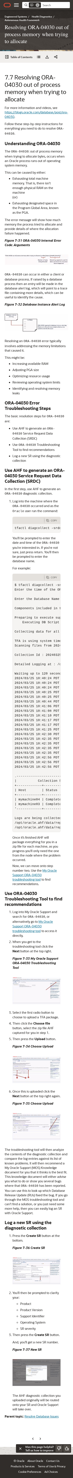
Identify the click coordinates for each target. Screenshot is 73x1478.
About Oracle (35, 1460)
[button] (16, 5)
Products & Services (23, 1466)
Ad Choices (51, 1471)
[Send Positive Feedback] (66, 1448)
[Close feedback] (20, 1448)
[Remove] (37, 5)
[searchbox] (55, 5)
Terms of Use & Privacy (51, 1466)
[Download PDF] (47, 56)
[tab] (28, 520)
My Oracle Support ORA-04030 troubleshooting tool (34, 874)
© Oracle (19, 1460)
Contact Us (53, 1460)
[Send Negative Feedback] (58, 1448)
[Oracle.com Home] (7, 5)
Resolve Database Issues (42, 1416)
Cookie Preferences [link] (29, 1471)
